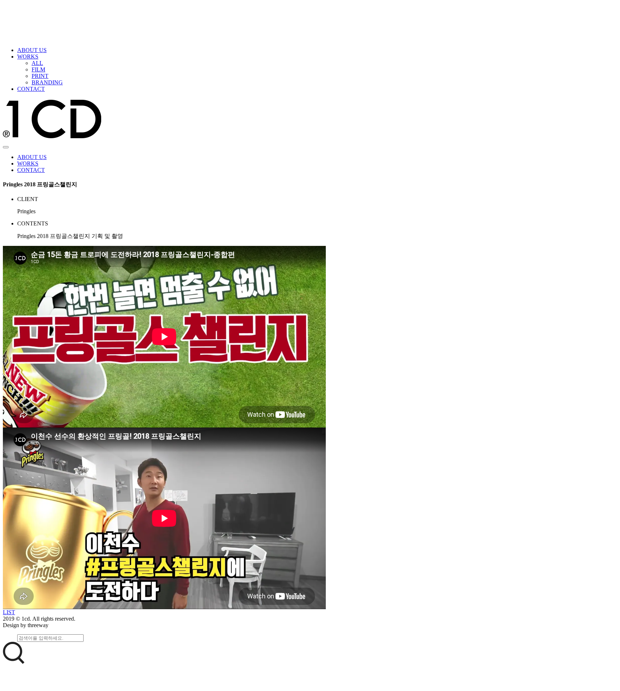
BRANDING (47, 82)
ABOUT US (32, 50)
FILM (38, 69)
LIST (9, 612)
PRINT (40, 76)
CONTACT (31, 89)
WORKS (27, 56)
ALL (37, 63)
